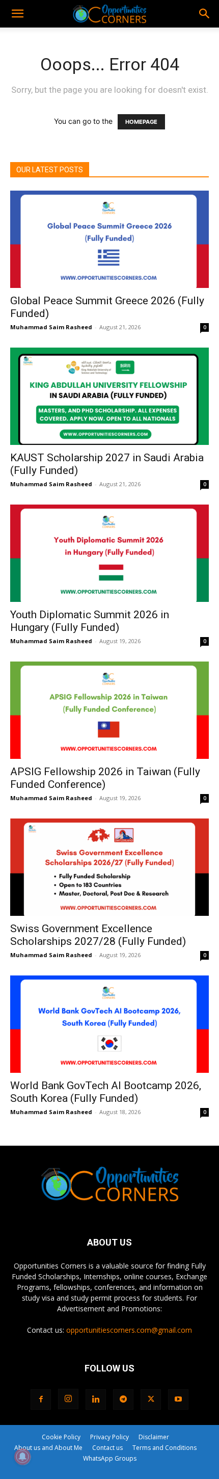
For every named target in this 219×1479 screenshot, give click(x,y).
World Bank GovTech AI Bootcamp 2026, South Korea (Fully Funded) (105, 1091)
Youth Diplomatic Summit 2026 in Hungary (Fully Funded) (89, 621)
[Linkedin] (96, 1399)
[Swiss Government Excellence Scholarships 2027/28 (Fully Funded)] (109, 867)
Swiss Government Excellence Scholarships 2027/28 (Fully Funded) (98, 934)
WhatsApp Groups (109, 1458)
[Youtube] (178, 1399)
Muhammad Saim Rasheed (51, 327)
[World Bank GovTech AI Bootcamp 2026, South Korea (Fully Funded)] (109, 1024)
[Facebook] (41, 1399)
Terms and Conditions (164, 1447)
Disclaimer (154, 1437)
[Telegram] (123, 1399)
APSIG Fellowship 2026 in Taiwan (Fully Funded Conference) (105, 777)
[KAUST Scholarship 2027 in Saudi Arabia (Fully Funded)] (109, 396)
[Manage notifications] (22, 1456)
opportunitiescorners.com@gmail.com (129, 1330)
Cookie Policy (61, 1437)
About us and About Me (48, 1447)
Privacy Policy (109, 1437)
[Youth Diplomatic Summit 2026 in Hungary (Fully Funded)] (109, 553)
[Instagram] (68, 1399)
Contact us (107, 1447)
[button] (17, 14)
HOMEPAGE (141, 121)
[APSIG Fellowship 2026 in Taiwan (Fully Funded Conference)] (109, 710)
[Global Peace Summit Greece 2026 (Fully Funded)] (109, 239)
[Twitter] (151, 1399)
